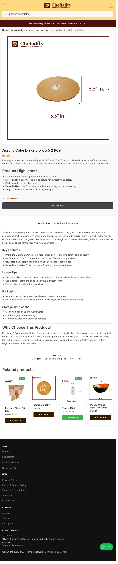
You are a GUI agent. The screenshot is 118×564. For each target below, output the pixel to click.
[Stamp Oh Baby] (44, 388)
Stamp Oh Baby (41, 405)
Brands (6, 451)
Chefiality (72, 333)
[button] (110, 5)
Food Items (8, 457)
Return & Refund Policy (14, 485)
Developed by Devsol (56, 551)
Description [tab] (43, 223)
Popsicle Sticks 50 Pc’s (15, 409)
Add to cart (15, 420)
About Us (7, 495)
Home (5, 30)
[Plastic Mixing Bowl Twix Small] (100, 388)
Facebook (7, 513)
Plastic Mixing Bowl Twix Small (99, 406)
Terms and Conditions (14, 490)
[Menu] (7, 5)
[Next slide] (108, 89)
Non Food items (11, 462)
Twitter (6, 518)
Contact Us (8, 500)
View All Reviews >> (13, 545)
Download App (10, 468)
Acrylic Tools (42, 30)
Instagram (7, 523)
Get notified (72, 417)
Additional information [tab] (66, 223)
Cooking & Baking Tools (22, 30)
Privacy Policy (9, 480)
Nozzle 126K (68, 408)
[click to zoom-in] (57, 88)
